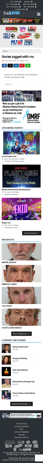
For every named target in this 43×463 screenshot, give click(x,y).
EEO (21, 429)
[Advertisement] (21, 20)
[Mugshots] (21, 251)
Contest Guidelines (21, 432)
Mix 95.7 (27, 2)
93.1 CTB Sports (12, 7)
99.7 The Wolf (29, 7)
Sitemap (21, 434)
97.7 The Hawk (12, 4)
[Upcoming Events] (21, 142)
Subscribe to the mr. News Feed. (16, 61)
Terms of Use (21, 423)
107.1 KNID (14, 2)
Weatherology (34, 460)
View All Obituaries (20, 404)
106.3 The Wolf (29, 4)
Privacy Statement (21, 426)
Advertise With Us (21, 437)
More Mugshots (20, 333)
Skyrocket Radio (27, 458)
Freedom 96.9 (20, 9)
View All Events (30, 233)
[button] (38, 14)
